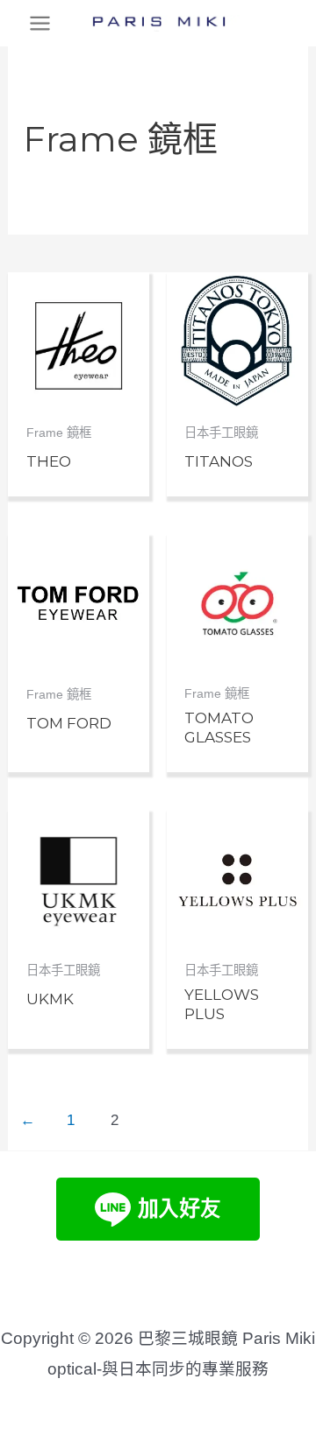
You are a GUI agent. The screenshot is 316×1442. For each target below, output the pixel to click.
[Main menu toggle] (40, 23)
